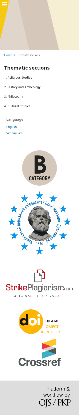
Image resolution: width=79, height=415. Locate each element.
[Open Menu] (4, 4)
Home (8, 55)
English (11, 127)
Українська (14, 133)
